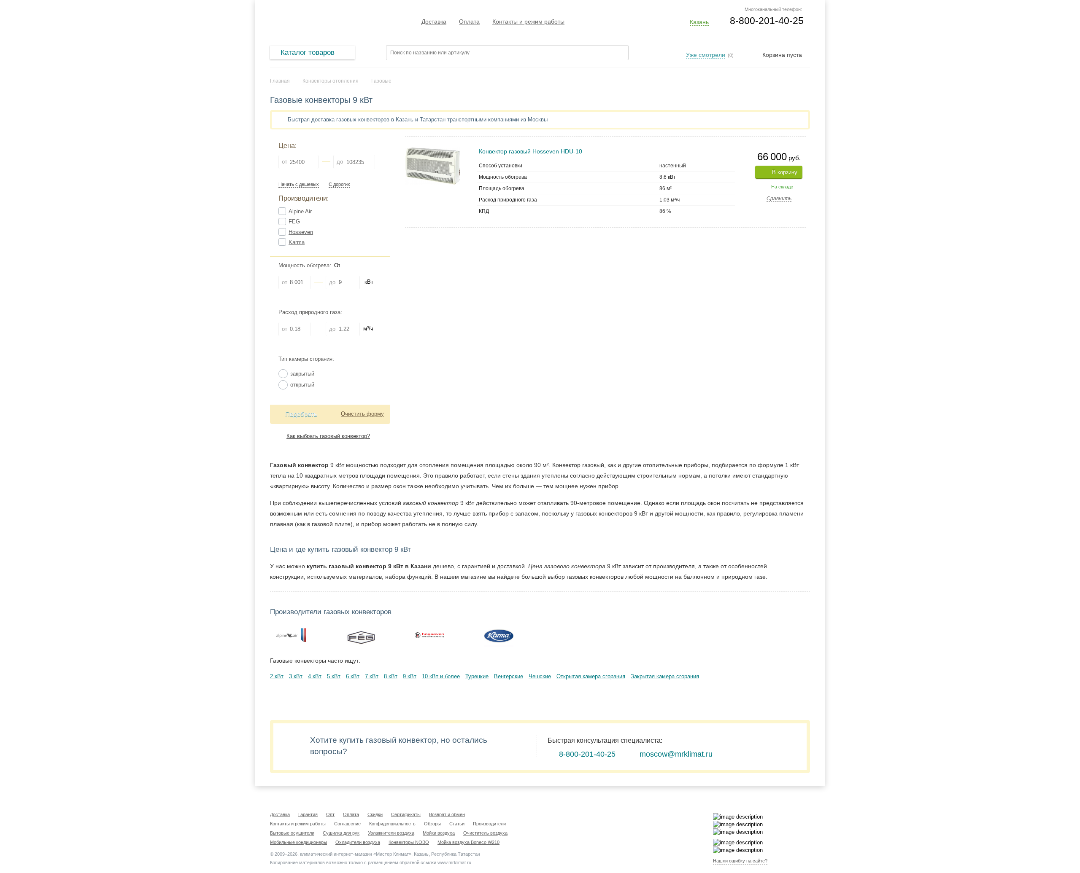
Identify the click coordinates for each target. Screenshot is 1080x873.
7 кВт (371, 676)
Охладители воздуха (357, 842)
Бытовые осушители (292, 832)
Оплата (469, 21)
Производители (489, 823)
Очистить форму (362, 414)
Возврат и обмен (447, 814)
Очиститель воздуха (485, 832)
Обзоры (432, 823)
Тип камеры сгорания (305, 359)
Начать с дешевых (298, 184)
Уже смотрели (705, 54)
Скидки (375, 814)
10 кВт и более (441, 676)
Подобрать (301, 414)
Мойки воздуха (439, 832)
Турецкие (477, 676)
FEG (294, 221)
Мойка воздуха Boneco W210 (468, 842)
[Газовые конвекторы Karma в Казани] (499, 635)
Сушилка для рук (341, 832)
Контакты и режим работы (528, 21)
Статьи (456, 823)
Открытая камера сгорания (590, 676)
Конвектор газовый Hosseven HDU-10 (530, 151)
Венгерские (508, 676)
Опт (330, 814)
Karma (297, 242)
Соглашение (347, 823)
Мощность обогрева (303, 265)
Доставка (433, 21)
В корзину (784, 172)
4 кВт (314, 676)
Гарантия (308, 814)
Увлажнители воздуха (391, 832)
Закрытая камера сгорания (665, 676)
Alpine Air (300, 211)
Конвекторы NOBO (409, 842)
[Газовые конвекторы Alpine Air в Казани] (291, 635)
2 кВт (277, 676)
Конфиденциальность (392, 823)
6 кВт (352, 676)
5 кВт (333, 676)
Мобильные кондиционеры (298, 842)
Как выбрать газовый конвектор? (328, 436)
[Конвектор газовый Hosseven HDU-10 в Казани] (432, 151)
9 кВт (409, 676)
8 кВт (390, 676)
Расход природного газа (309, 312)
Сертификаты (406, 814)
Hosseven (301, 232)
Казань (699, 22)
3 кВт (295, 676)
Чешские (540, 676)
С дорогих (339, 184)
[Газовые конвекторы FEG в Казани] (360, 635)
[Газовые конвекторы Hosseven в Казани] (429, 635)
